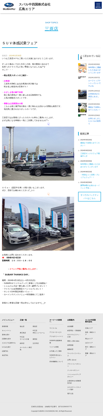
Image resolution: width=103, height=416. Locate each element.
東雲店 (35, 339)
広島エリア (89, 328)
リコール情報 (54, 347)
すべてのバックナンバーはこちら (90, 196)
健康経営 (70, 349)
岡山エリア (89, 339)
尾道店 (35, 326)
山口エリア (89, 343)
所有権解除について (56, 361)
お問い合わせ (71, 360)
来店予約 (5, 355)
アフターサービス (55, 332)
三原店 (51, 28)
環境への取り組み (73, 341)
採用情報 (70, 345)
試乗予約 (5, 351)
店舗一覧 (23, 320)
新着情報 (5, 326)
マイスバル (53, 328)
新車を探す (6, 335)
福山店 (22, 326)
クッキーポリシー (73, 370)
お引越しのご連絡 (55, 351)
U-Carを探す (6, 347)
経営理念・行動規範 (74, 330)
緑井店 (22, 343)
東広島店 (23, 333)
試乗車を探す (6, 339)
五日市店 (36, 343)
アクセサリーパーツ (56, 336)
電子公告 (70, 393)
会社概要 (70, 326)
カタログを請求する (9, 343)
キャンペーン (6, 330)
